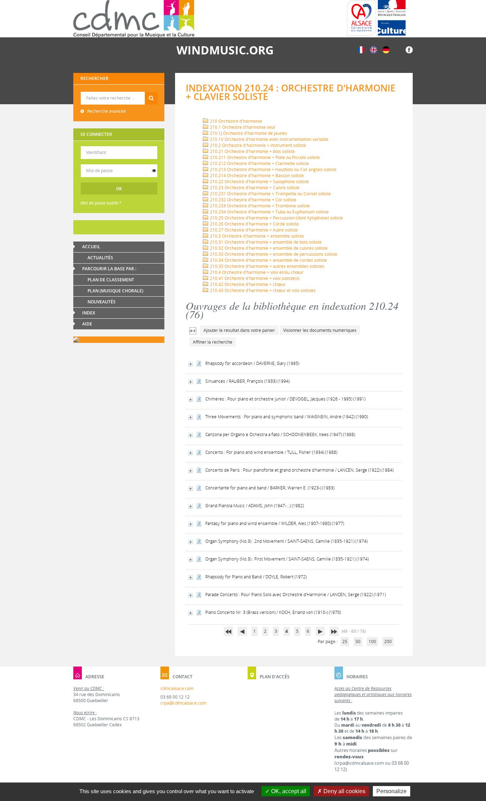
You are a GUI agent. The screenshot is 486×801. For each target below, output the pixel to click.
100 (372, 641)
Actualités (100, 258)
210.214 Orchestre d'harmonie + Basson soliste (256, 176)
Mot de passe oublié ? (100, 203)
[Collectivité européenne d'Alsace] (361, 18)
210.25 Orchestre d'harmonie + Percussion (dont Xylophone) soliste (276, 218)
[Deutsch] (386, 49)
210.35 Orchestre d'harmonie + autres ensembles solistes (266, 266)
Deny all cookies (343, 791)
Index (88, 313)
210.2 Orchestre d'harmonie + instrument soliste (257, 145)
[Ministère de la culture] (392, 18)
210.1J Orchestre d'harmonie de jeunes (248, 133)
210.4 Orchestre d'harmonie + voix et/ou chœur (256, 272)
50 (357, 641)
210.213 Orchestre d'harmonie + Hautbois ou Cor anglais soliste (273, 169)
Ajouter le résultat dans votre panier (239, 330)
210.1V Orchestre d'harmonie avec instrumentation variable (268, 139)
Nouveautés (102, 302)
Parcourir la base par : (109, 269)
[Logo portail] (133, 18)
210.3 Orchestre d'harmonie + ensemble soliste (256, 236)
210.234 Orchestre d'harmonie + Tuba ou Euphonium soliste (269, 212)
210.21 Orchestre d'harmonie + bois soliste (252, 151)
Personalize (391, 791)
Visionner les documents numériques (319, 330)
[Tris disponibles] (192, 330)
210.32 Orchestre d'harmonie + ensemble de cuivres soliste (268, 248)
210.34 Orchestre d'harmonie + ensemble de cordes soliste (268, 260)
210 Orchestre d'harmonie (235, 121)
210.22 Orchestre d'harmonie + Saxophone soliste (259, 182)
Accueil (91, 247)
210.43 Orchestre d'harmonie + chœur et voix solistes (262, 290)
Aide (87, 324)
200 (388, 641)
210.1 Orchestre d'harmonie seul (242, 127)
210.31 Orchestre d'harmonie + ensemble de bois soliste (265, 242)
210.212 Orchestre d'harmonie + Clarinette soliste (259, 163)
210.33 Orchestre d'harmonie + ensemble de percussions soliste (273, 254)
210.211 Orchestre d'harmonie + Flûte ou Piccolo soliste (264, 157)
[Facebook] (409, 49)
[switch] (154, 171)
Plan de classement (111, 280)
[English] (373, 49)
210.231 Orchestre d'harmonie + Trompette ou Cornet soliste (270, 194)
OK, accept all (288, 791)
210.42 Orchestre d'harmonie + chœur (247, 284)
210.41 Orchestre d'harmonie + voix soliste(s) (254, 278)
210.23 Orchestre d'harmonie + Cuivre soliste (254, 188)
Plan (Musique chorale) (115, 291)
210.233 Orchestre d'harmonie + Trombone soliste (259, 206)
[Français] (361, 49)
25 (344, 641)
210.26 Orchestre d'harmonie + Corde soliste (254, 224)
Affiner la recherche (212, 342)
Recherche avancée (106, 111)
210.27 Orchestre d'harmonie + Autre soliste (253, 230)
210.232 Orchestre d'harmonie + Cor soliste (252, 200)
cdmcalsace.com (177, 688)
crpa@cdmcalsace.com (183, 703)
